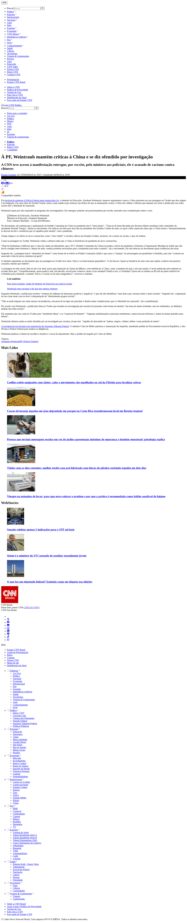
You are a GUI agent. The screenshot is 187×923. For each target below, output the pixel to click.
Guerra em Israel (20, 784)
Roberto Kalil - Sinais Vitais (26, 864)
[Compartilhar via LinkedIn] (7, 183)
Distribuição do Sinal (16, 97)
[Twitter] (8, 619)
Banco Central (19, 763)
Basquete (17, 848)
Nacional (11, 20)
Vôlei (15, 851)
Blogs (9, 655)
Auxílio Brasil (19, 742)
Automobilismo (20, 853)
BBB (15, 808)
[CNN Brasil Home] (11, 105)
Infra (9, 25)
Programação (13, 79)
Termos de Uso (14, 92)
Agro (9, 22)
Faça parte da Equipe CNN (19, 100)
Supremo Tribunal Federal (25, 723)
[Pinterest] (8, 634)
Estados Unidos (20, 787)
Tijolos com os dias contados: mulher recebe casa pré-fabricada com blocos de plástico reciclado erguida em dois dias (76, 467)
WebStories (9, 503)
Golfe (15, 856)
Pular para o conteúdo (17, 113)
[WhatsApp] (8, 640)
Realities (17, 821)
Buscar (10, 8)
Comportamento (14, 45)
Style (9, 43)
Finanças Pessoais (21, 771)
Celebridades (19, 814)
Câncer (16, 874)
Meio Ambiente (20, 739)
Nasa (15, 885)
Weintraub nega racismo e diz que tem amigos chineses (32, 288)
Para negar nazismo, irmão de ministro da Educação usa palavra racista (39, 284)
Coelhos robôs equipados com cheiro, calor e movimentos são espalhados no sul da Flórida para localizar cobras (74, 382)
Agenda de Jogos (21, 832)
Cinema (16, 816)
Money (10, 121)
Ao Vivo (17, 673)
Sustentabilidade (20, 776)
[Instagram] (8, 628)
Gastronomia (19, 899)
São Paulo (17, 744)
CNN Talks (12, 66)
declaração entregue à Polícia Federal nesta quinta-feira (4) (32, 200)
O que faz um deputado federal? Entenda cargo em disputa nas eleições (49, 581)
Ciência (10, 51)
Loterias (16, 774)
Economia (11, 31)
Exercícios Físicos (21, 869)
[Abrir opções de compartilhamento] (6, 186)
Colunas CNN (13, 74)
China (15, 803)
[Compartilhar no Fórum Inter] (2, 193)
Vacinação (17, 872)
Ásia (15, 792)
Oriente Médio (19, 798)
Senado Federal (20, 721)
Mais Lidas (9, 348)
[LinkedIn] (8, 631)
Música (16, 819)
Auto (9, 61)
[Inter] (9, 616)
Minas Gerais (19, 750)
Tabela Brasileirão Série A (25, 835)
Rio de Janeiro (19, 747)
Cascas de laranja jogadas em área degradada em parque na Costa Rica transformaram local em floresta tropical (74, 410)
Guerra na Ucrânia (21, 782)
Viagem (16, 896)
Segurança (17, 734)
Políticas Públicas (21, 726)
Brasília (16, 752)
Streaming (17, 824)
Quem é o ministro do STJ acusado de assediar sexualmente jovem (46, 555)
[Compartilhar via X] (5, 183)
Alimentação (19, 867)
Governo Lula (19, 715)
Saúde (10, 48)
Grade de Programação (17, 652)
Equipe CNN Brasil (16, 82)
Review (10, 59)
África (16, 795)
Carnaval (17, 811)
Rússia (16, 800)
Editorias (14, 670)
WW (9, 124)
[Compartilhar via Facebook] (2, 183)
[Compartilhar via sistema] (2, 189)
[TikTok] (8, 637)
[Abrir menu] (4, 2)
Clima (15, 737)
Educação (11, 64)
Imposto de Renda (21, 768)
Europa (16, 790)
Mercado (17, 758)
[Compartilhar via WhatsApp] (9, 183)
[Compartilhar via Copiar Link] (12, 183)
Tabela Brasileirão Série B (25, 837)
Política (10, 11)
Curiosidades (19, 890)
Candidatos (12, 149)
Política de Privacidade (17, 89)
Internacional (13, 17)
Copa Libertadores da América (27, 843)
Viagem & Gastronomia (18, 56)
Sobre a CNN (13, 87)
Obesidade (18, 880)
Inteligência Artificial (16, 37)
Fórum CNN (13, 69)
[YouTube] (8, 625)
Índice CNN (12, 147)
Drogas (16, 877)
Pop (9, 40)
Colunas (11, 657)
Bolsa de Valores (20, 766)
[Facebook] (8, 622)
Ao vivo (11, 116)
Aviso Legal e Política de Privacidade (24, 906)
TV (14, 827)
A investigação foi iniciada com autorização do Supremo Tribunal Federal (35, 326)
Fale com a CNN (15, 95)
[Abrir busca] (42, 8)
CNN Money (13, 34)
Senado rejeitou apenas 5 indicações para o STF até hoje (40, 529)
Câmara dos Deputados (23, 718)
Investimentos (19, 761)
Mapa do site (13, 663)
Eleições (11, 14)
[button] (93, 519)
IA (8, 131)
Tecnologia (12, 53)
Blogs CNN (12, 72)
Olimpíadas (18, 845)
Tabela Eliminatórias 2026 (25, 840)
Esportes (11, 28)
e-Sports (16, 858)
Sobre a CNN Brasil (16, 904)
